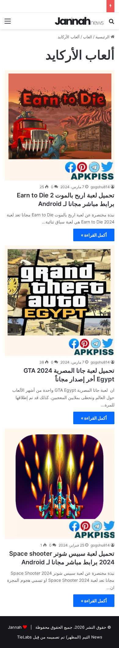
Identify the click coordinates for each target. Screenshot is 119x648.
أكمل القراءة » (94, 235)
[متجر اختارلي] (79, 21)
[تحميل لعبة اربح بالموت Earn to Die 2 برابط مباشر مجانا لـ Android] (59, 125)
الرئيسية (103, 36)
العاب (87, 36)
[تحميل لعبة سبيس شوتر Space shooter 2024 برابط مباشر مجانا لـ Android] (59, 484)
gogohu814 (100, 187)
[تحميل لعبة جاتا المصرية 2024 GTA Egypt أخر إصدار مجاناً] (59, 301)
